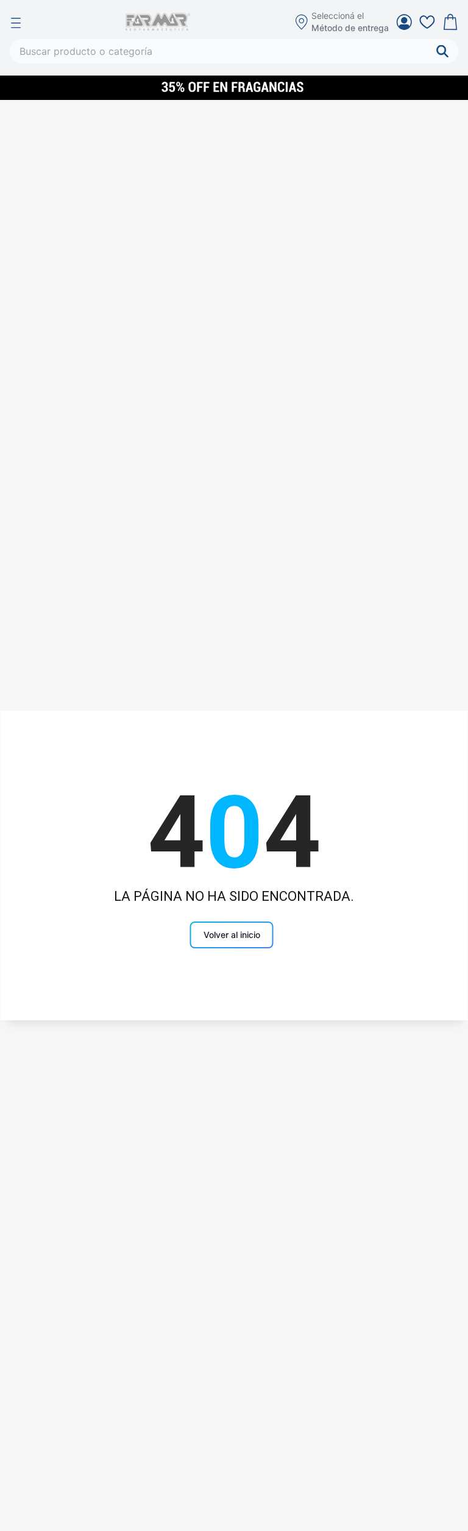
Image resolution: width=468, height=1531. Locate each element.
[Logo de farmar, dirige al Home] (157, 22)
